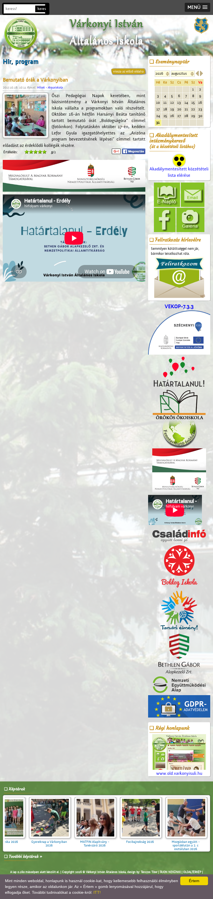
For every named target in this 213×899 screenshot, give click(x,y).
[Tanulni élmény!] (179, 611)
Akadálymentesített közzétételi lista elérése (179, 172)
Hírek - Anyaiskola (50, 87)
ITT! (97, 892)
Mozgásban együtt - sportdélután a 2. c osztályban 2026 (112, 845)
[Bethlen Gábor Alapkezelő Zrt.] (179, 654)
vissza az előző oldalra (128, 71)
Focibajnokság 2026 (67, 842)
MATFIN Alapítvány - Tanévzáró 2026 (21, 843)
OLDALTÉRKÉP (192, 872)
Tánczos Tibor (149, 872)
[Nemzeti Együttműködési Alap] (179, 684)
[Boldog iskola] (179, 566)
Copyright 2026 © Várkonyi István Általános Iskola (94, 872)
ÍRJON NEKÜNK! (170, 872)
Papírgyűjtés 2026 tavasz (158, 842)
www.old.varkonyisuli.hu (179, 773)
